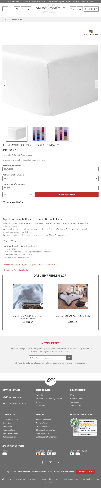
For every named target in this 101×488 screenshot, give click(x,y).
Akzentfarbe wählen (11, 165)
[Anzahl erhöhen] (31, 194)
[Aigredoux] (91, 33)
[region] (50, 93)
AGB (72, 395)
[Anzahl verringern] (5, 194)
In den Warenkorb (66, 194)
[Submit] (69, 357)
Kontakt (39, 395)
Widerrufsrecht (76, 398)
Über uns (40, 402)
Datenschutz (75, 405)
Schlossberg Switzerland (46, 437)
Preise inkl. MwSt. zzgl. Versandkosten (17, 155)
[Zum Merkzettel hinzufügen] (42, 304)
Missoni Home (42, 433)
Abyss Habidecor (43, 419)
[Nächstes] (96, 84)
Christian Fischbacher (45, 430)
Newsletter (41, 405)
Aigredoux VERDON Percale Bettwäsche (73, 316)
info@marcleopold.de (12, 397)
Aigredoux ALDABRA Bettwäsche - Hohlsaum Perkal (28, 317)
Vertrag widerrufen (86, 472)
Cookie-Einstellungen (64, 471)
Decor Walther (42, 423)
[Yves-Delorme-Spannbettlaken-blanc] (50, 84)
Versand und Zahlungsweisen (49, 398)
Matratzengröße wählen (13, 184)
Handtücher (7, 423)
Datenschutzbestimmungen (38, 363)
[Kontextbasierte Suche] (17, 8)
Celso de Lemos (43, 426)
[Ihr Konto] (80, 8)
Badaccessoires (9, 437)
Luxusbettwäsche (10, 419)
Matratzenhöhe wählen (13, 175)
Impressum (75, 402)
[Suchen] (28, 8)
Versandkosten (48, 479)
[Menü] (5, 8)
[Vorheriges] (4, 84)
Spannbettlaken (9, 430)
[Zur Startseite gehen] (50, 8)
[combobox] (23, 8)
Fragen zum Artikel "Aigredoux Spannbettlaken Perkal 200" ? (30, 264)
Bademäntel (7, 426)
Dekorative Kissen (10, 433)
